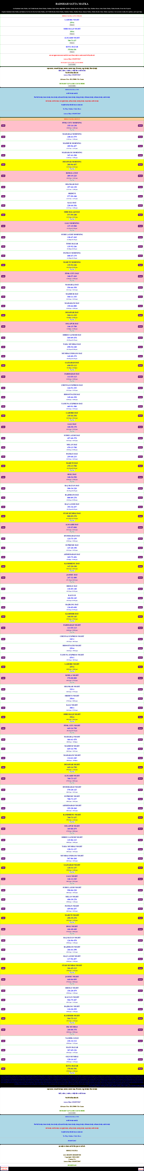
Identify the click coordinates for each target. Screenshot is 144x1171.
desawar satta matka (61, 1081)
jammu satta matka (30, 1084)
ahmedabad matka (123, 1077)
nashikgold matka (42, 1079)
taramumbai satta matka (94, 1081)
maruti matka (66, 1076)
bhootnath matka (28, 1077)
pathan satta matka (11, 1081)
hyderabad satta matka (115, 1082)
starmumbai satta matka (94, 1082)
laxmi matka (87, 1086)
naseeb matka (136, 1086)
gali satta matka (125, 1079)
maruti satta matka (20, 1081)
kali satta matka (106, 1079)
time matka (53, 1076)
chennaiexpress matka (18, 1077)
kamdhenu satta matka (19, 1084)
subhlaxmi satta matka (135, 1079)
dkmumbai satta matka (79, 1084)
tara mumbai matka (113, 1086)
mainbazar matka (51, 1079)
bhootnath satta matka (12, 1082)
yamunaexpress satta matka (24, 1082)
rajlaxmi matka (81, 1077)
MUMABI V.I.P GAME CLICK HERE (72, 63)
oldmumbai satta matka (113, 1084)
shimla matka (95, 1086)
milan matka (53, 1077)
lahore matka (46, 1077)
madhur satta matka (41, 1081)
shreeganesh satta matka (82, 1081)
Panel (140, 125)
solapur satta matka (71, 1081)
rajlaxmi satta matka (83, 1082)
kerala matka (4, 1076)
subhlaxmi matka (46, 1076)
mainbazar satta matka (101, 1084)
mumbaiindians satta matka (107, 1081)
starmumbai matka (89, 1077)
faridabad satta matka (130, 1081)
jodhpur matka (79, 1086)
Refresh (72, 25)
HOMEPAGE (72, 1165)
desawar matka (97, 1076)
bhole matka (4, 1079)
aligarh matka (98, 1077)
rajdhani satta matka (73, 1082)
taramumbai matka (122, 1076)
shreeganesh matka (113, 1076)
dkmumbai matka (34, 1079)
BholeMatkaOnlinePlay (4, 1168)
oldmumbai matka (60, 1079)
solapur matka (104, 1076)
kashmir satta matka (68, 1084)
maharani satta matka (51, 1081)
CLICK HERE (72, 64)
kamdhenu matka (132, 1077)
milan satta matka (45, 1082)
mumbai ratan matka (126, 1086)
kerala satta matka (78, 1079)
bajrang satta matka (58, 1084)
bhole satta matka (39, 1084)
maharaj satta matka (31, 1081)
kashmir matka (25, 1079)
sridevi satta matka (97, 1079)
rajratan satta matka (62, 1082)
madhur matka (81, 1076)
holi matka (59, 1077)
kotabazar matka (69, 1079)
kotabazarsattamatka (124, 1084)
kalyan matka (10, 1079)
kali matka (24, 1076)
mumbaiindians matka (133, 1076)
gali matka (38, 1076)
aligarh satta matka (105, 1082)
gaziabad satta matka (120, 1081)
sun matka (71, 1086)
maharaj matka (73, 1076)
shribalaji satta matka (116, 1079)
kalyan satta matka (48, 1084)
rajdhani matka (73, 1077)
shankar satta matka (88, 1079)
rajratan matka (65, 1077)
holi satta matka (53, 1082)
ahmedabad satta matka (137, 1082)
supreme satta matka (126, 1082)
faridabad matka (8, 1077)
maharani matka (89, 1076)
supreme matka (114, 1077)
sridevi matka (18, 1076)
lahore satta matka (35, 1082)
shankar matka (11, 1076)
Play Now (72, 130)
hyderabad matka (106, 1077)
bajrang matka (17, 1079)
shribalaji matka (32, 1076)
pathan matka (59, 1076)
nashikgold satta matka (90, 1084)
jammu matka (139, 1077)
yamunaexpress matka (37, 1077)
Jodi (3, 125)
